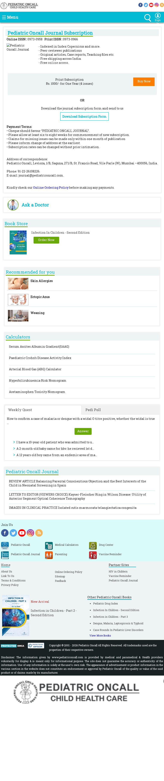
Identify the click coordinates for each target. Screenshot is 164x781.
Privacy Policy (10, 585)
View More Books (100, 635)
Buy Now (144, 81)
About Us (6, 571)
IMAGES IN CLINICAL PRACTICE (72, 508)
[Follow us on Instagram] (156, 5)
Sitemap (60, 576)
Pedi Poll (93, 409)
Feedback (60, 580)
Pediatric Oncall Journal (123, 580)
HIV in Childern (118, 571)
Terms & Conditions (13, 580)
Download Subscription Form (84, 116)
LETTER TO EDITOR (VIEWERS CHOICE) (77, 496)
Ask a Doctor (35, 205)
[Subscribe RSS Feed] (162, 5)
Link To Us (7, 576)
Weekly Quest (20, 409)
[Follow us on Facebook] (140, 5)
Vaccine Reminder (120, 576)
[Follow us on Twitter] (146, 5)
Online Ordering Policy (51, 187)
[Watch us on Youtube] (151, 5)
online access (58, 63)
